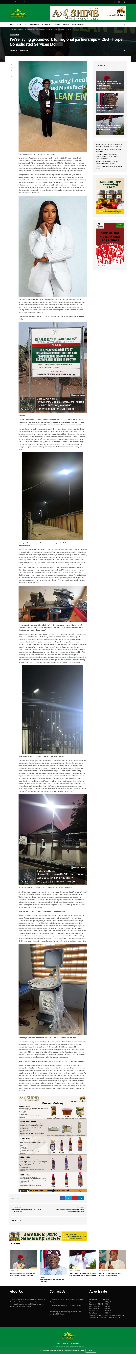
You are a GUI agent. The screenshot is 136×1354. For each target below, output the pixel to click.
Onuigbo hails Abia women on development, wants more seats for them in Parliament (109, 83)
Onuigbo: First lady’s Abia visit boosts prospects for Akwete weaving (107, 162)
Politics (42, 1277)
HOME (12, 24)
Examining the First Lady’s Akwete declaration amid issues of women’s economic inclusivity (109, 127)
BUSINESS (66, 24)
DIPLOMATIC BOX (22, 24)
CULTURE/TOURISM (78, 24)
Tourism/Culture (74, 1271)
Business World (14, 34)
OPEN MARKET (46, 24)
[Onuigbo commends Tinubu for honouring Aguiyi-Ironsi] (110, 103)
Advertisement (25, 2)
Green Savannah (14, 50)
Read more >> (26, 1306)
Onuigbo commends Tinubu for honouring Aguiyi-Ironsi (109, 150)
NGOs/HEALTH (34, 24)
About (11, 2)
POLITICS (57, 24)
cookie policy (79, 1350)
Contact (17, 2)
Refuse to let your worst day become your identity (109, 167)
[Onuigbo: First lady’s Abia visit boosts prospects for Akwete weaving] (112, 1259)
